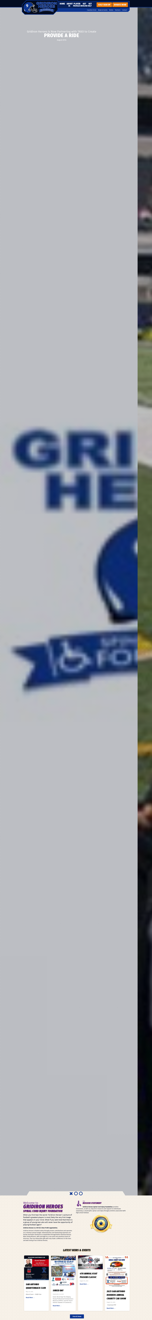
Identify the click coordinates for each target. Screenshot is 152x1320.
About (70, 5)
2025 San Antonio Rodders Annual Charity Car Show (116, 1295)
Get (84, 5)
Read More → (30, 1297)
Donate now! (120, 5)
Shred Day (58, 1290)
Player (76, 5)
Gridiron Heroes (40, 7)
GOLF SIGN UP (104, 5)
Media (111, 10)
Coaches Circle (91, 10)
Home (62, 4)
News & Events (102, 10)
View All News (77, 1316)
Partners (117, 10)
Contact (124, 10)
